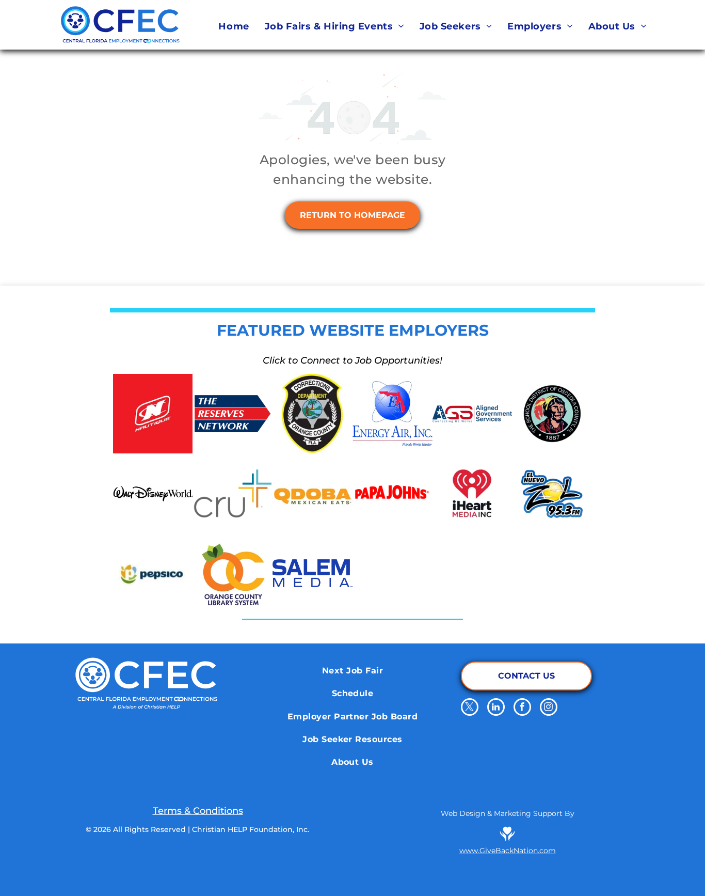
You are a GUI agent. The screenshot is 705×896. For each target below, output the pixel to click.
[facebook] (522, 708)
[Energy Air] (392, 414)
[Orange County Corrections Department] (312, 414)
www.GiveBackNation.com (507, 850)
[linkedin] (496, 708)
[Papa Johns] (392, 493)
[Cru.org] (233, 493)
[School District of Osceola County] (552, 414)
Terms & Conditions (198, 810)
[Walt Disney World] (153, 493)
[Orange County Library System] (233, 573)
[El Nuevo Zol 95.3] (552, 493)
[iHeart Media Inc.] (472, 493)
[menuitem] (234, 26)
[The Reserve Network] (233, 414)
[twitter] (469, 708)
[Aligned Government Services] (472, 414)
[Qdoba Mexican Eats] (312, 493)
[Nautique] (153, 414)
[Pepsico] (153, 573)
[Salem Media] (312, 573)
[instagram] (548, 708)
